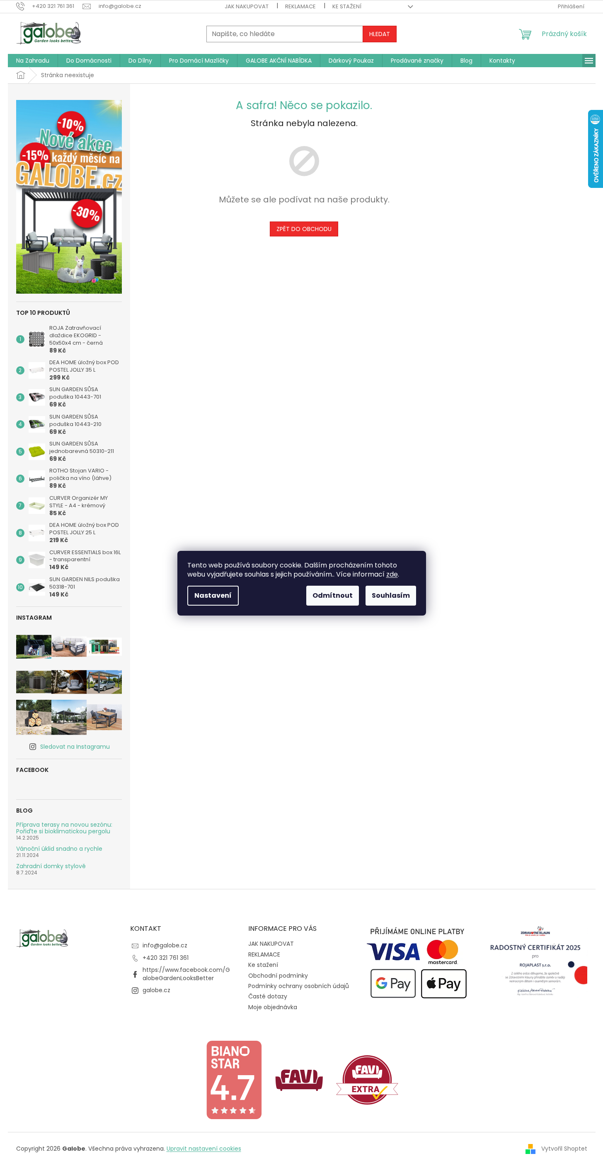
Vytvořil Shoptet (564, 1148)
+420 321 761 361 (166, 958)
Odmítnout (332, 595)
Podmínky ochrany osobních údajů (298, 986)
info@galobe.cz (165, 945)
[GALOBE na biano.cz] (233, 1079)
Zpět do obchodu (304, 229)
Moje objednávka (272, 1007)
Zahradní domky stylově (51, 866)
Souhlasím (391, 595)
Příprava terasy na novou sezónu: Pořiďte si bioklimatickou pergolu (64, 828)
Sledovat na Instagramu (75, 746)
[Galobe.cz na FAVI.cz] (367, 1079)
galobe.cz (156, 990)
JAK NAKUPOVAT (247, 6)
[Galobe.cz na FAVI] (299, 1079)
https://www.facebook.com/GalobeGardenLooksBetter (186, 974)
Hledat (379, 34)
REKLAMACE (300, 6)
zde (392, 574)
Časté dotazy (267, 996)
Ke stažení (346, 6)
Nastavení (213, 595)
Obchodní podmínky (278, 975)
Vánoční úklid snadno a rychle (59, 849)
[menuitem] (33, 60)
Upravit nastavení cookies (204, 1148)
